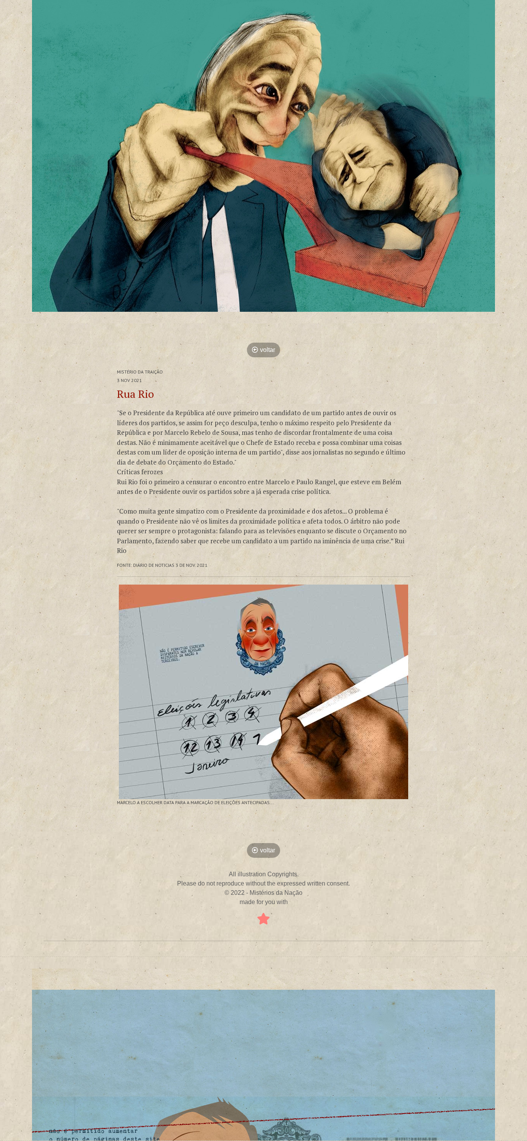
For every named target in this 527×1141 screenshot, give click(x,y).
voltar (267, 350)
